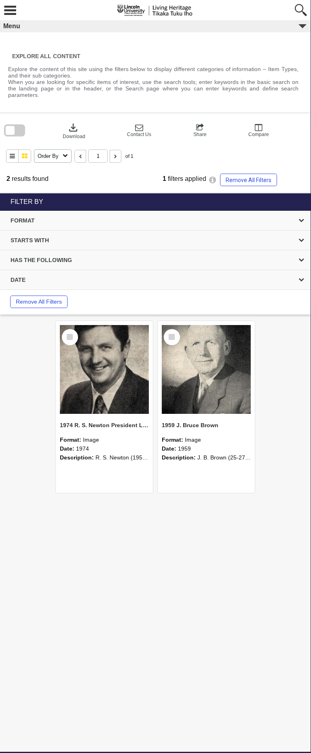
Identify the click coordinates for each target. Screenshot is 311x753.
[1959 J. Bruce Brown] (206, 369)
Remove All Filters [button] (248, 180)
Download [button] (74, 130)
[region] (155, 254)
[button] (139, 130)
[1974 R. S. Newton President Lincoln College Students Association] (104, 369)
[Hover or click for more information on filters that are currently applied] (212, 180)
